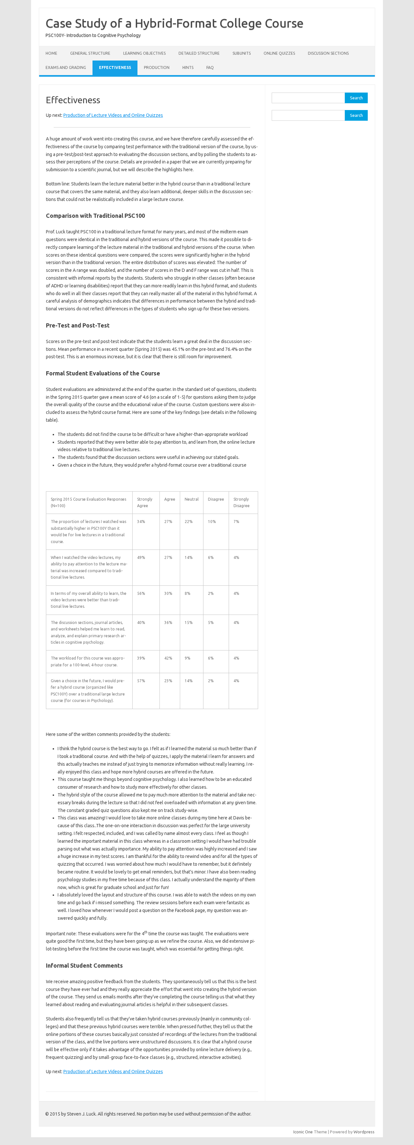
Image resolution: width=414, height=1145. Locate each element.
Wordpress (364, 1131)
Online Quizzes (279, 53)
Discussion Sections (328, 53)
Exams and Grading (66, 67)
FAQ (210, 67)
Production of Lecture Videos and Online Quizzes (113, 115)
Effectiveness (115, 67)
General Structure (90, 53)
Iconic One (303, 1131)
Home (51, 53)
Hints (187, 67)
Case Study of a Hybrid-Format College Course (175, 23)
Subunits (242, 53)
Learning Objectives (144, 53)
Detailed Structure (199, 53)
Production (156, 67)
